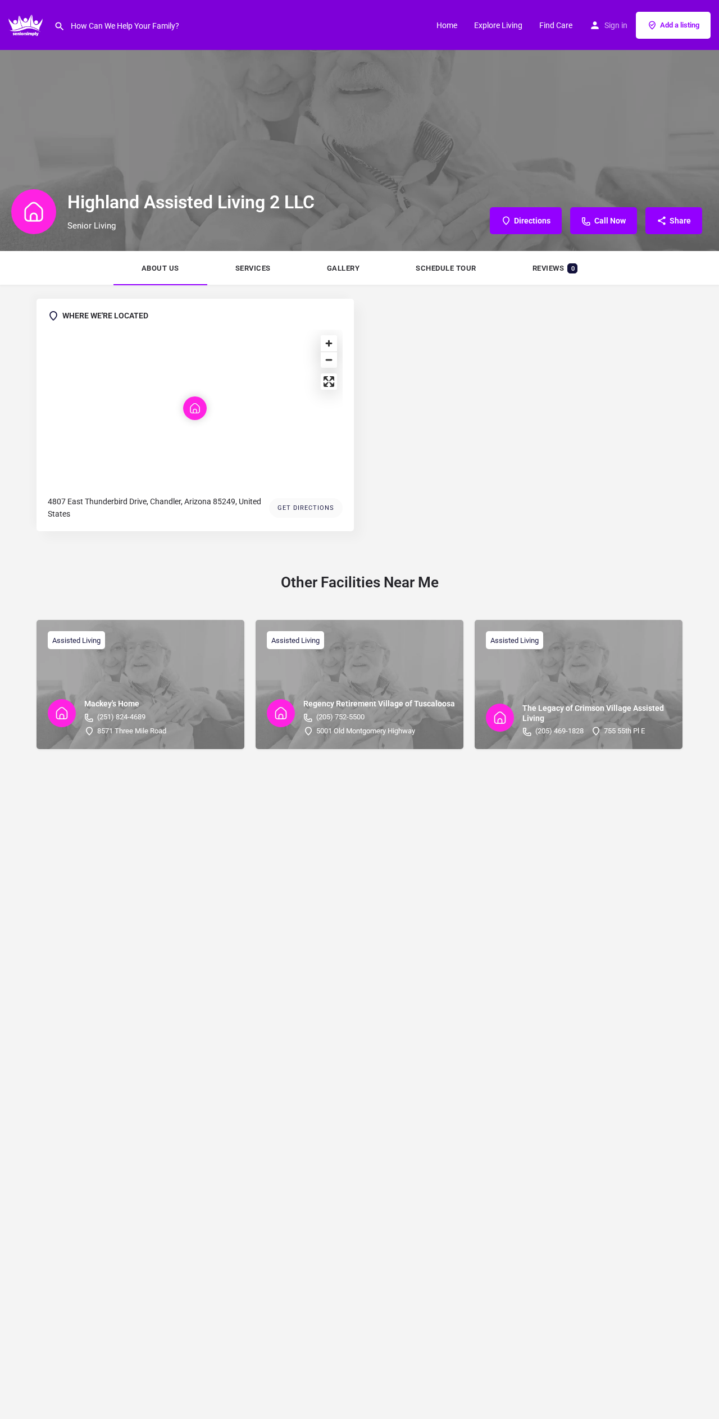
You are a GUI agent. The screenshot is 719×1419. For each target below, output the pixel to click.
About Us (160, 268)
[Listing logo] (33, 211)
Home (446, 25)
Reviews (554, 268)
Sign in (615, 25)
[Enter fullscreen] (329, 381)
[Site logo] (26, 24)
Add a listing (679, 25)
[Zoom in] (329, 343)
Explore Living (498, 25)
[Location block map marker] (195, 408)
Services (253, 268)
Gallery (343, 268)
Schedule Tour (446, 268)
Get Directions (305, 508)
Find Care (555, 25)
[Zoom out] (329, 360)
